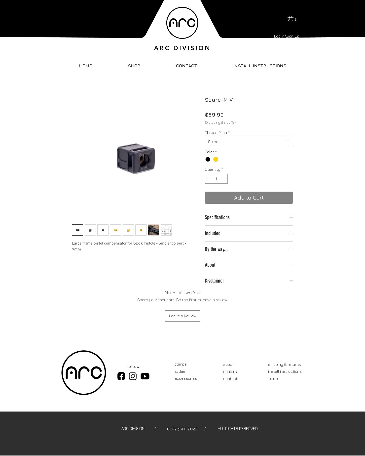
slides (180, 371)
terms (273, 378)
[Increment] (223, 178)
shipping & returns (284, 364)
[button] (294, 18)
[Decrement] (209, 178)
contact (230, 378)
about (228, 364)
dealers (230, 371)
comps (181, 364)
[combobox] (249, 141)
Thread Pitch (217, 132)
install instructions (285, 371)
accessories (186, 378)
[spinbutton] (216, 178)
